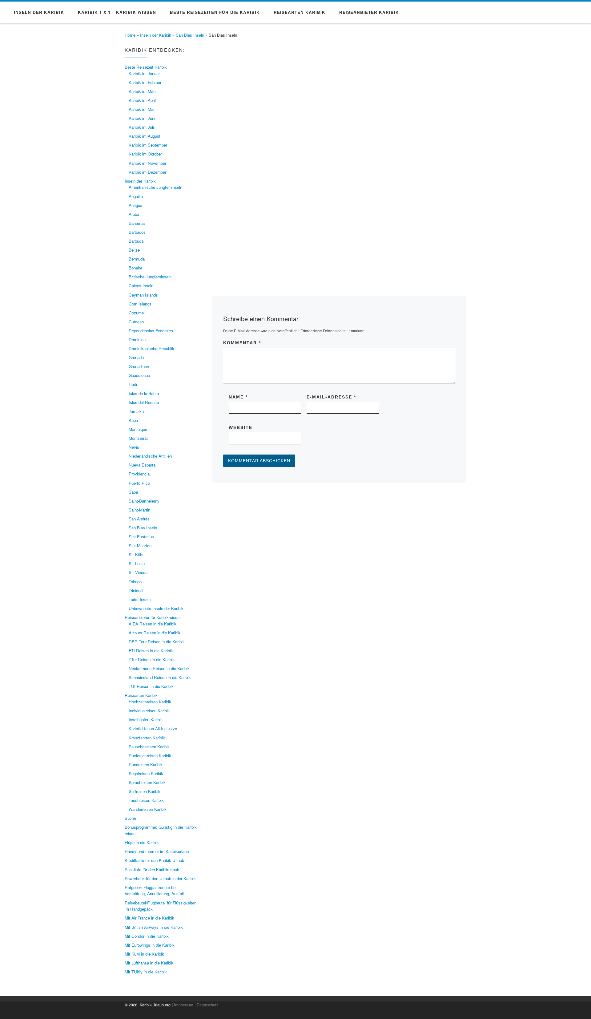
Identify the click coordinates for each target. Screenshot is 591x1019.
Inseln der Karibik (155, 35)
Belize (134, 250)
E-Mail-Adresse (331, 396)
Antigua (135, 205)
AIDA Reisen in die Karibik (152, 624)
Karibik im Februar (145, 82)
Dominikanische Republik (151, 348)
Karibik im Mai (141, 109)
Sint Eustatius (141, 537)
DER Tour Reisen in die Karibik (157, 642)
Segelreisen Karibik (146, 773)
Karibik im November (147, 163)
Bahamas (137, 223)
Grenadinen (139, 366)
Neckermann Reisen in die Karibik (159, 668)
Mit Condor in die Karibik (147, 936)
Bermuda (137, 259)
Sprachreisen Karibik (147, 782)
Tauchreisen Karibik (146, 800)
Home (130, 35)
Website (240, 427)
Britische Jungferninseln (150, 277)
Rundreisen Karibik (146, 764)
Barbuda (136, 241)
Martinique (138, 429)
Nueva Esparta (142, 465)
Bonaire (135, 268)
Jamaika (136, 411)
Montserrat (138, 438)
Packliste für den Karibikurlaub (152, 869)
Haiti (133, 384)
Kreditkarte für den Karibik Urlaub (154, 860)
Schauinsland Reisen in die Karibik (160, 677)
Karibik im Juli (141, 127)
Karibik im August (144, 136)
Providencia (139, 474)
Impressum (183, 1005)
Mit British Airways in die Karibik (154, 927)
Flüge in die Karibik (142, 842)
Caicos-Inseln (141, 286)
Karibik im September (148, 145)
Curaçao (136, 322)
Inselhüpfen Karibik (146, 719)
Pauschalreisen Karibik (149, 747)
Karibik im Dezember (147, 172)
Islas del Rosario (144, 402)
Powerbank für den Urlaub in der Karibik (160, 878)
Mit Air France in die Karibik (149, 918)
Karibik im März (143, 91)
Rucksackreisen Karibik (150, 755)
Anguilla (136, 196)
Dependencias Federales (151, 331)
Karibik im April (142, 100)
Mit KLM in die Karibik (144, 954)
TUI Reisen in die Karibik (151, 686)
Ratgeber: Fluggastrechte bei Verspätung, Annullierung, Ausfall (154, 890)
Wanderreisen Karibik (148, 809)
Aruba (134, 214)
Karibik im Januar (144, 73)
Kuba (133, 420)
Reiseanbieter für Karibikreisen (152, 617)
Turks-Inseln (140, 599)
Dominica (137, 339)
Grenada (136, 357)
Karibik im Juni (142, 118)
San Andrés (139, 519)
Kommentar (242, 342)
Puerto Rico (139, 483)
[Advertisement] (339, 193)
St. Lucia (137, 563)
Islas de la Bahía (144, 393)
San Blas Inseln (190, 35)
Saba (133, 492)
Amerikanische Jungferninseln (155, 187)
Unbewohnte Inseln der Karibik (156, 608)
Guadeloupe (139, 375)
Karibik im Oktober (145, 154)
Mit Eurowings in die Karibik (150, 945)
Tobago (135, 581)
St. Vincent (139, 572)
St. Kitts (136, 554)
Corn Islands (140, 304)
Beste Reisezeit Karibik (146, 67)
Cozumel (137, 313)
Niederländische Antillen (150, 456)
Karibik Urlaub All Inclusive (153, 728)
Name (238, 396)
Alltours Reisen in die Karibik (154, 633)
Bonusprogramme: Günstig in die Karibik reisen (161, 830)
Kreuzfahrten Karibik (147, 738)
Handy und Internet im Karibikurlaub (157, 851)
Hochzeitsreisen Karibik (150, 702)
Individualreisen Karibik (149, 711)
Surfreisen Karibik (144, 791)
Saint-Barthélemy (144, 501)
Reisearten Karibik (141, 695)
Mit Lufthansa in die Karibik (149, 963)
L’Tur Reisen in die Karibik (152, 659)
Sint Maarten (140, 545)
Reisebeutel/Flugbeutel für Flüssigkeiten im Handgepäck (160, 906)
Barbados (137, 232)
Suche (130, 818)
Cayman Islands (143, 295)
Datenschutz (207, 1005)
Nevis (134, 447)
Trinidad (136, 590)
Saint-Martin (139, 510)
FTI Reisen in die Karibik (151, 650)
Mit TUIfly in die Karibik (146, 972)
